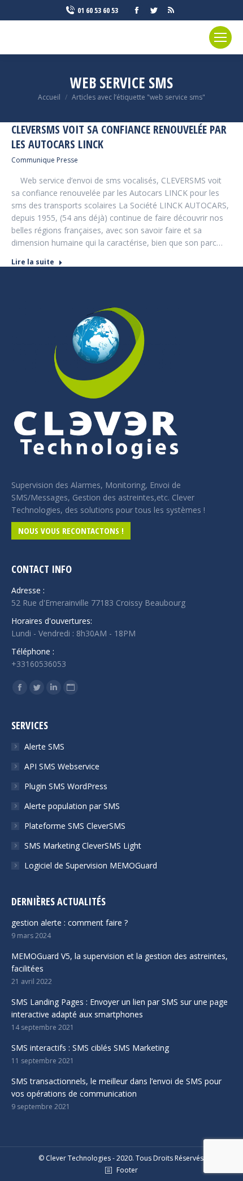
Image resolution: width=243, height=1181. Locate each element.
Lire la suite (32, 262)
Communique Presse (44, 160)
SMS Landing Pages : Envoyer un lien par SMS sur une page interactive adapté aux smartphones (119, 1008)
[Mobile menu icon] (220, 37)
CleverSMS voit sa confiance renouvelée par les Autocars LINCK (119, 137)
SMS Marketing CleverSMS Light (82, 845)
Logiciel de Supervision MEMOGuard (90, 865)
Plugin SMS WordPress (65, 786)
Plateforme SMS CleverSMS (74, 825)
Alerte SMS (44, 746)
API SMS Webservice (61, 766)
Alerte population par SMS (72, 806)
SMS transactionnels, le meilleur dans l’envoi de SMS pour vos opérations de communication (116, 1087)
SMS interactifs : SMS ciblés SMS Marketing (90, 1047)
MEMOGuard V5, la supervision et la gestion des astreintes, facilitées (119, 962)
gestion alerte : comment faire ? (69, 922)
